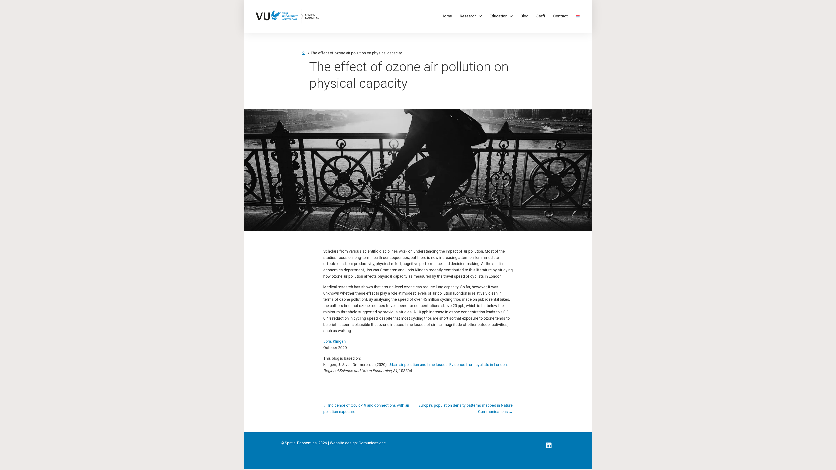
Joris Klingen (334, 341)
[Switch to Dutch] (578, 16)
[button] (548, 445)
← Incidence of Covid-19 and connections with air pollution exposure (366, 408)
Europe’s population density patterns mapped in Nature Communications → (465, 408)
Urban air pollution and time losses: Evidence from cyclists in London (447, 364)
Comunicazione (372, 443)
